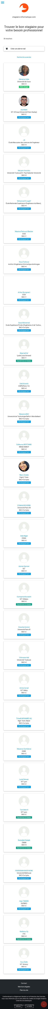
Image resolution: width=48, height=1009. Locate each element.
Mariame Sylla (24, 79)
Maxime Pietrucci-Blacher (24, 231)
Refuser (18, 1006)
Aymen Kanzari (24, 566)
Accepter (29, 1006)
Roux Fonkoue (24, 262)
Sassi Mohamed (24, 323)
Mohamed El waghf (24, 201)
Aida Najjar (24, 536)
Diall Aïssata (24, 384)
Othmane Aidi (24, 658)
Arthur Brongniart (24, 292)
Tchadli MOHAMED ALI (24, 718)
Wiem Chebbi (24, 475)
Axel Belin (24, 110)
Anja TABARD (24, 901)
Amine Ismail (24, 688)
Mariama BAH (24, 414)
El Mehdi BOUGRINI (24, 505)
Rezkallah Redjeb (24, 840)
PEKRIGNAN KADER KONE (24, 871)
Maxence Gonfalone (24, 749)
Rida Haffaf (24, 353)
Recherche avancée (24, 57)
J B (24, 140)
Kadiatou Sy (24, 932)
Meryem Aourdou (24, 171)
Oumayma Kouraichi (24, 597)
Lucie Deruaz (24, 779)
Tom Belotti (24, 810)
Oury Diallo (24, 962)
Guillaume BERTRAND (24, 445)
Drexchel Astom (24, 627)
